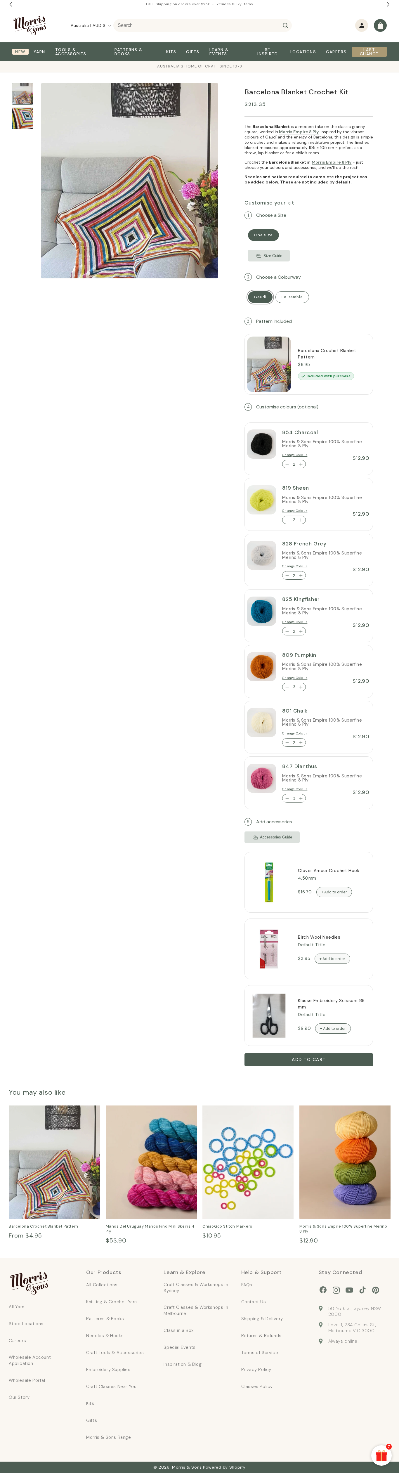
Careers (17, 1341)
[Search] (285, 25)
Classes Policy (257, 1386)
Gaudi (260, 296)
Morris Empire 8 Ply (299, 131)
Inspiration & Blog (183, 1364)
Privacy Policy (256, 1370)
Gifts (91, 1420)
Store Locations (26, 1324)
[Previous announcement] (10, 4)
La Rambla (292, 296)
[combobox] (202, 25)
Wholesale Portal (27, 1380)
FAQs (246, 1285)
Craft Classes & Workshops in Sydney (196, 1288)
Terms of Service (259, 1353)
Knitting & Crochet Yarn (111, 1302)
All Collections (101, 1285)
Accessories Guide (276, 837)
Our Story (19, 1397)
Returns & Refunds (261, 1336)
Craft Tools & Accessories (115, 1353)
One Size (263, 235)
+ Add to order (334, 892)
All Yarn (17, 1307)
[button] (380, 25)
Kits (90, 1403)
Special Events (179, 1347)
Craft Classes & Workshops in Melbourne (196, 1310)
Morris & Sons (187, 1467)
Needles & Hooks (105, 1336)
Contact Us (253, 1302)
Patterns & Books (105, 1319)
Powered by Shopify (224, 1467)
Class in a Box (178, 1330)
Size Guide (272, 256)
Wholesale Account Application (30, 1360)
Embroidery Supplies (108, 1370)
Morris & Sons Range (108, 1437)
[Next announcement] (388, 4)
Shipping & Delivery (262, 1319)
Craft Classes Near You (111, 1386)
